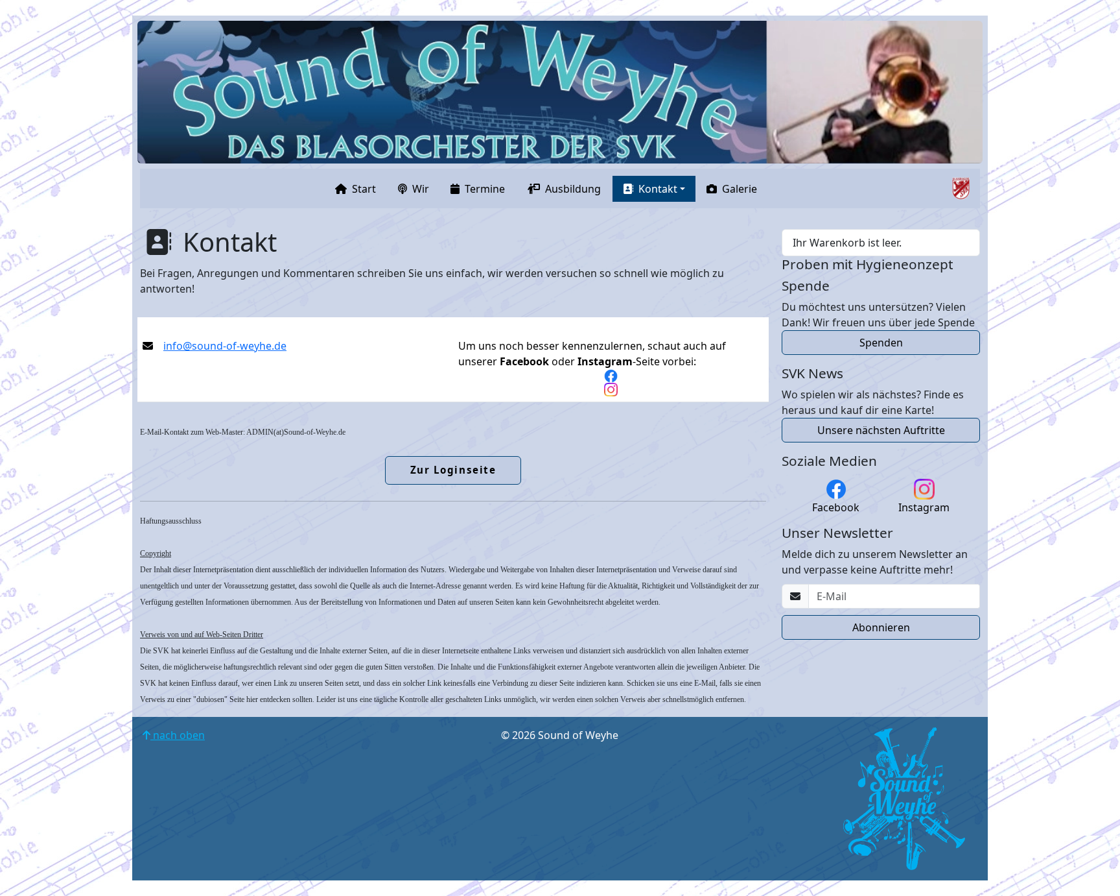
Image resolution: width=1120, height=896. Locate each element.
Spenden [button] (881, 342)
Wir (420, 189)
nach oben (177, 735)
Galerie (739, 189)
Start (364, 189)
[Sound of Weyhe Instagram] (611, 389)
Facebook (835, 507)
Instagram (924, 507)
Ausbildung (573, 189)
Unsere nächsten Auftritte (881, 430)
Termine (485, 189)
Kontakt (657, 189)
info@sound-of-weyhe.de (224, 346)
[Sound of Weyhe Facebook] (611, 376)
